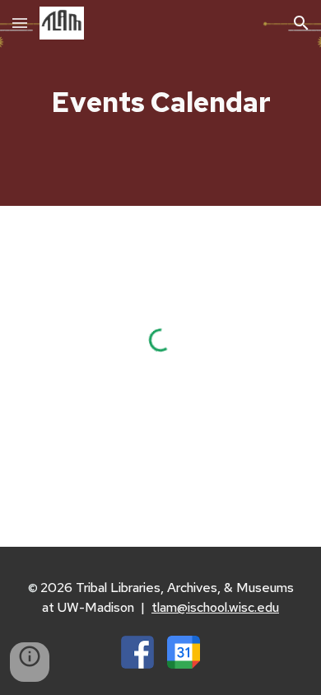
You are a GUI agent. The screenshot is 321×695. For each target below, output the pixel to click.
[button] (20, 22)
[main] (160, 102)
